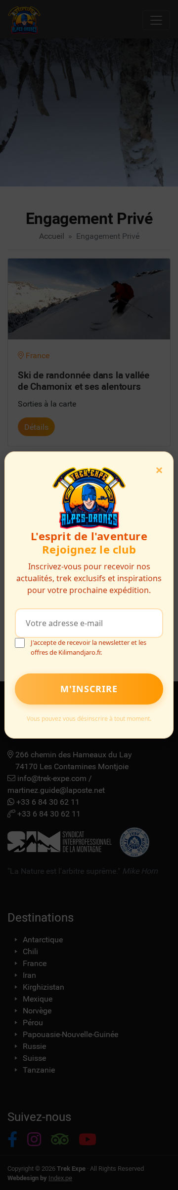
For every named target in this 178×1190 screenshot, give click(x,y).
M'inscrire (89, 689)
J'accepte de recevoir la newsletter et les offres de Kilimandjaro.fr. (88, 647)
